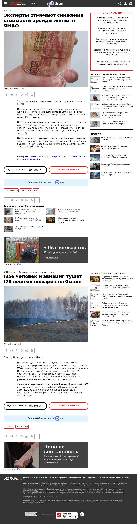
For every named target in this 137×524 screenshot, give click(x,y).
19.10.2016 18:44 (10, 11)
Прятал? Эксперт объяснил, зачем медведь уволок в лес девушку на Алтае (116, 79)
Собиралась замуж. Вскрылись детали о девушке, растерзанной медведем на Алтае (116, 305)
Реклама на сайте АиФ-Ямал (35, 478)
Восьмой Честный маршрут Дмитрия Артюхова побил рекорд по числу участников (112, 52)
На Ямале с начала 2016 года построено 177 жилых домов (69, 210)
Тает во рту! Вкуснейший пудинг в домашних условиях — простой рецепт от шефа (116, 314)
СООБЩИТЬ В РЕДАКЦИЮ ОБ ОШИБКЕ (114, 478)
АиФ (23, 88)
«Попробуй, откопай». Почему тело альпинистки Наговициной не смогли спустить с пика (117, 97)
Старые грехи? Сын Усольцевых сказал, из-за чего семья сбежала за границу (117, 296)
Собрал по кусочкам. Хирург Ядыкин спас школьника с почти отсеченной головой (117, 106)
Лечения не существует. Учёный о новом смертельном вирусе (116, 123)
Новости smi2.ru (13, 264)
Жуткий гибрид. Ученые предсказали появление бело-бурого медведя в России (117, 323)
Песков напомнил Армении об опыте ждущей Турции (116, 174)
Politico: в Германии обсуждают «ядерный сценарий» (114, 147)
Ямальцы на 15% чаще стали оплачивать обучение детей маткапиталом (112, 30)
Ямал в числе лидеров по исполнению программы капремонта (26, 211)
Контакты (92, 478)
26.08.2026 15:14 (10, 272)
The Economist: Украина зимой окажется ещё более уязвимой (114, 156)
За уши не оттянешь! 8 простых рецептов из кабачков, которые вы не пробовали (117, 279)
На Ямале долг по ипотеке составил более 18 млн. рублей (28, 219)
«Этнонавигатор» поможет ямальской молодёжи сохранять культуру (112, 63)
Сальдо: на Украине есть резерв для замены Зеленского (116, 165)
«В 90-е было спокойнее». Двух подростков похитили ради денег (116, 286)
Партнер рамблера (46, 514)
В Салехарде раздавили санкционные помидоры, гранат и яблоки (72, 220)
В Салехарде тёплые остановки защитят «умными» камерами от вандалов (112, 41)
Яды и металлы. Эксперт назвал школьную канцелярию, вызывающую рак (115, 115)
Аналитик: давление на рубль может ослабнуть (116, 138)
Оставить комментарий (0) (69, 170)
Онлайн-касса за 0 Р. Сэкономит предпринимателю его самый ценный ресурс (112, 20)
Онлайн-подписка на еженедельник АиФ (67, 478)
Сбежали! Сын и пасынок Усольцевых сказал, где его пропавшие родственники (117, 88)
